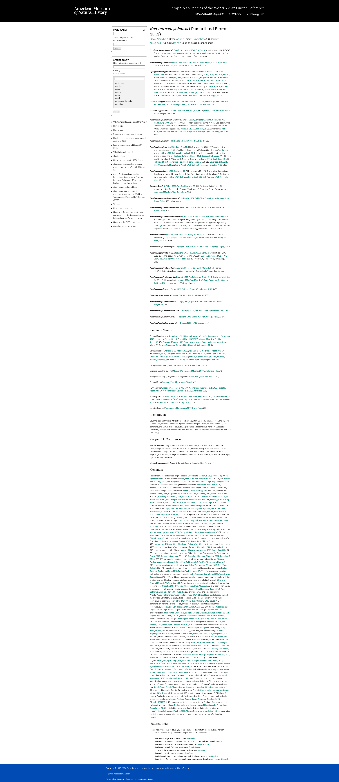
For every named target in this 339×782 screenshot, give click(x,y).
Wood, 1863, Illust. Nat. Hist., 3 (202, 377)
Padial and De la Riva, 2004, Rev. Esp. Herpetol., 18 (187, 506)
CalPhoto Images (178, 747)
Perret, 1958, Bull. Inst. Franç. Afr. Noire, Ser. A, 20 (207, 132)
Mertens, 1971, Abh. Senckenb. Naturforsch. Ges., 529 (205, 311)
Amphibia (161, 39)
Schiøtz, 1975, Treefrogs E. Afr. (189, 92)
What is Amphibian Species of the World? (130, 122)
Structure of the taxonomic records (127, 134)
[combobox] (129, 73)
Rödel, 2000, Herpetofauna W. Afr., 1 (172, 494)
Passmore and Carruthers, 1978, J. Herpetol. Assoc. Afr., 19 (190, 397)
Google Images (195, 747)
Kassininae (155, 43)
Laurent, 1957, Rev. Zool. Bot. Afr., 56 (210, 226)
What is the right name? (123, 152)
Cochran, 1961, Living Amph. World (176, 382)
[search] (129, 86)
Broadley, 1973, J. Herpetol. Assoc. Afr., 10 (186, 336)
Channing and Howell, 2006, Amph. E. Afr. (167, 357)
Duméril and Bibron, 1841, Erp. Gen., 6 (190, 50)
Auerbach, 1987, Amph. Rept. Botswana (209, 482)
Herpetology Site (255, 14)
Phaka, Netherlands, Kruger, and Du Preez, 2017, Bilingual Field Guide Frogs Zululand (192, 595)
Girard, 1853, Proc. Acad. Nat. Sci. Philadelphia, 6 (191, 63)
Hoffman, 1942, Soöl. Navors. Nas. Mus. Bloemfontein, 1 (177, 162)
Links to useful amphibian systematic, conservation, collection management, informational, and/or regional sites (128, 215)
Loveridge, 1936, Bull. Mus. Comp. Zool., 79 (171, 192)
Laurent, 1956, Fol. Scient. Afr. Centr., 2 (192, 253)
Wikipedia (191, 739)
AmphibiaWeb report (188, 753)
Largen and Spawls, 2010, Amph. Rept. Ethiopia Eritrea (191, 541)
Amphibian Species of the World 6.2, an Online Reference (218, 8)
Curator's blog (119, 156)
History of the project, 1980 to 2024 (128, 160)
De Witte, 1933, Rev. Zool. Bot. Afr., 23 (179, 186)
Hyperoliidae (199, 39)
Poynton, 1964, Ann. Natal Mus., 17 (196, 479)
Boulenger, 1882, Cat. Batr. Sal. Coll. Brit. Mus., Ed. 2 (194, 105)
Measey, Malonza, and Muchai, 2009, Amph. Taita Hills (195, 371)
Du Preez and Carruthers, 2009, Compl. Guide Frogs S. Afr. (193, 503)
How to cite (118, 126)
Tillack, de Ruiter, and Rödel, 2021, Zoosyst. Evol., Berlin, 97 (197, 156)
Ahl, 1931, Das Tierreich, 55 (192, 65)
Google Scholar (202, 744)
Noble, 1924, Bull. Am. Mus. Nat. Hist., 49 (188, 141)
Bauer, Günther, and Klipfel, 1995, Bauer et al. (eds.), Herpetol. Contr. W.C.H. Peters (189, 78)
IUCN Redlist (213, 756)
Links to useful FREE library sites (126, 222)
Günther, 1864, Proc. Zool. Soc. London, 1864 (190, 102)
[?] (144, 30)
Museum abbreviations (122, 208)
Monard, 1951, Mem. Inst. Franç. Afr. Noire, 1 (185, 235)
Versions (117, 204)
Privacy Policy (111, 779)
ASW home (235, 14)
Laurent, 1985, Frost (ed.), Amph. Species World (198, 53)
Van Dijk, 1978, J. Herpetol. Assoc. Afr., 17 (206, 351)
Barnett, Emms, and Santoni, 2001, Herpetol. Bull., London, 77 (184, 345)
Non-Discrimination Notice (143, 779)
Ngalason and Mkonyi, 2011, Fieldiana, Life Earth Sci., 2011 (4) (180, 544)
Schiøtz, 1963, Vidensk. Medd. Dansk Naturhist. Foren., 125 (202, 518)
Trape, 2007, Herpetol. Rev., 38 (177, 509)
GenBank (201, 750)
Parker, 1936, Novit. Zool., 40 (213, 159)
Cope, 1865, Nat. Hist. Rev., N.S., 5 (185, 111)
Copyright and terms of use (124, 226)
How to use (118, 130)
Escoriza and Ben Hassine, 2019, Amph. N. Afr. (180, 607)
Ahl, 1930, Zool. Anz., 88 (215, 75)
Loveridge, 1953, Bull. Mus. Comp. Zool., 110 (172, 226)
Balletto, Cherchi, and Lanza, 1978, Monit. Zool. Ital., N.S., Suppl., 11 (191, 96)
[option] (130, 83)
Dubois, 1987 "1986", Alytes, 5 (193, 323)
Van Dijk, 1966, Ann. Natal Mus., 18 (189, 295)
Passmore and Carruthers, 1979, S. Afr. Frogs (183, 391)
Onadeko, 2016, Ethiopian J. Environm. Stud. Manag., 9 (184, 586)
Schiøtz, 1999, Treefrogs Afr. (195, 491)
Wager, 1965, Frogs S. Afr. (173, 388)
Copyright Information (125, 779)
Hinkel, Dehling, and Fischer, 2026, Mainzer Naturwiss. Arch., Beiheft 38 (187, 711)
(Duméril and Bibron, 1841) (189, 32)
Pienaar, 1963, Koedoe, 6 (175, 351)
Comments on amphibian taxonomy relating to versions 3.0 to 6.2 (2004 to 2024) (128, 167)
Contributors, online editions (125, 187)
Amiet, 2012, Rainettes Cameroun (164, 556)
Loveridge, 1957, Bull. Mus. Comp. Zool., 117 (183, 177)
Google (219, 741)
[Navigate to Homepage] (92, 11)
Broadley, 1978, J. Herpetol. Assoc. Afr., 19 (170, 354)
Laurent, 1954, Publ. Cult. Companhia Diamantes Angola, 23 (202, 247)
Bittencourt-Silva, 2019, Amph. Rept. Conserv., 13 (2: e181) (190, 601)
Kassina (175, 43)
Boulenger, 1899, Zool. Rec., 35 (193, 129)
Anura (179, 39)
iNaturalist (225, 759)
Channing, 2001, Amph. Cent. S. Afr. (207, 354)
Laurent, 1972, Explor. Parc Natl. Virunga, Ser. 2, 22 (200, 317)
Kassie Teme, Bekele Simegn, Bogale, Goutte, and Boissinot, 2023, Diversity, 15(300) (189, 687)
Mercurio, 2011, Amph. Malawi (210, 547)
